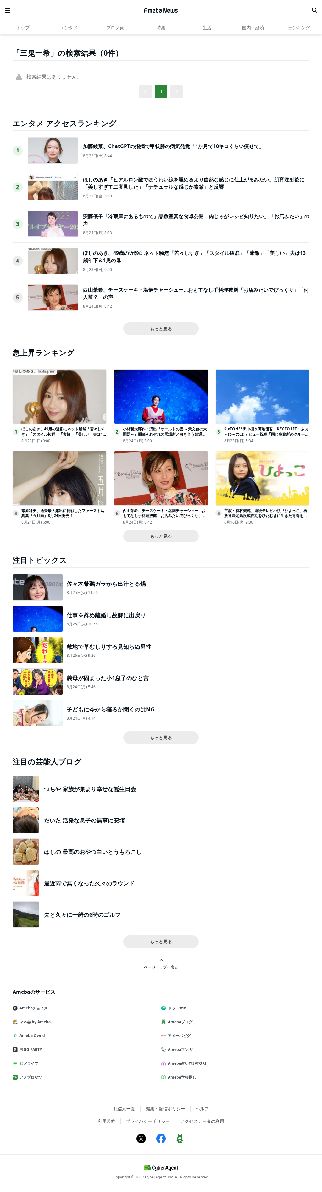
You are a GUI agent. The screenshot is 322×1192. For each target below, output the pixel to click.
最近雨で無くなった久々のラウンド (89, 883)
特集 (161, 27)
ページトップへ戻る (161, 967)
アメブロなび (30, 1077)
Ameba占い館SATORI (187, 1063)
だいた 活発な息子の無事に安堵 (84, 820)
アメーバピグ (179, 1035)
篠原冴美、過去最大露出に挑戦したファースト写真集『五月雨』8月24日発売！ (62, 513)
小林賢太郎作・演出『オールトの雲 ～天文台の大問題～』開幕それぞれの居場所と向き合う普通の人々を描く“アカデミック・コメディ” (165, 434)
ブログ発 (115, 27)
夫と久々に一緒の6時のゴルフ (82, 914)
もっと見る (161, 329)
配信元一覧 (124, 1109)
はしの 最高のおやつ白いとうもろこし (93, 851)
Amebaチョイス (33, 1008)
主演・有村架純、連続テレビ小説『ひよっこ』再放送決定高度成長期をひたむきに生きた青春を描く (265, 516)
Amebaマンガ (180, 1049)
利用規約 (106, 1121)
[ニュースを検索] (314, 10)
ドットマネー (179, 1008)
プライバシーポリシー (148, 1121)
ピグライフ (28, 1063)
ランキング (299, 27)
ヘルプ (202, 1109)
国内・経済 (253, 27)
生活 (207, 27)
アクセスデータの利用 (202, 1121)
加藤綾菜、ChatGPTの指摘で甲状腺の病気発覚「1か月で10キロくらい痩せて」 (173, 146)
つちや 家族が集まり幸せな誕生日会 (90, 789)
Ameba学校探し (182, 1077)
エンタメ (69, 27)
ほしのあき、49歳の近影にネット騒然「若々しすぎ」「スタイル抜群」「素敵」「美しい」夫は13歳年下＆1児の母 (63, 434)
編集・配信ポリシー (165, 1109)
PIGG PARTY (30, 1049)
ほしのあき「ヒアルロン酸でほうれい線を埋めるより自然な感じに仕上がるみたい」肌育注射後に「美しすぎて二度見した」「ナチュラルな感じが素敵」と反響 (193, 183)
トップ (23, 27)
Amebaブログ (180, 1021)
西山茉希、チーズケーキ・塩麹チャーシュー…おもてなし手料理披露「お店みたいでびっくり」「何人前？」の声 (164, 516)
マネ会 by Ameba (35, 1021)
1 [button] (161, 92)
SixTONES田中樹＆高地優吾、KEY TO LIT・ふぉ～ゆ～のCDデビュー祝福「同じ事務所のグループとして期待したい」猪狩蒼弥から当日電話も (266, 434)
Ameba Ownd (32, 1035)
